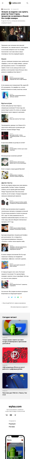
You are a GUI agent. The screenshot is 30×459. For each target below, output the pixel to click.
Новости (11, 94)
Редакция (12, 424)
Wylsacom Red (6, 9)
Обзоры (11, 283)
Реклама (12, 426)
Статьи (11, 173)
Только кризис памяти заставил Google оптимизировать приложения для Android (14, 341)
